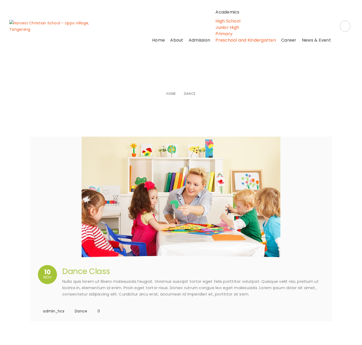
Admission (199, 40)
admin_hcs (53, 311)
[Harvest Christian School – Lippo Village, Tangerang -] (52, 26)
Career (289, 40)
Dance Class (86, 271)
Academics (227, 12)
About (176, 40)
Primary (223, 34)
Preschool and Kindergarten (245, 40)
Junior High (227, 27)
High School (227, 21)
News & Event (316, 40)
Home (158, 40)
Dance (81, 311)
